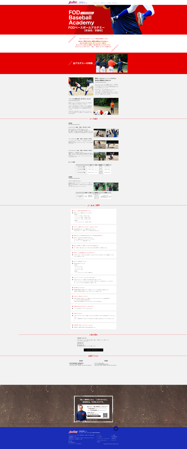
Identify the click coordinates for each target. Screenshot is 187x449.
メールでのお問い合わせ (94, 416)
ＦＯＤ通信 (113, 435)
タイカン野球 (99, 436)
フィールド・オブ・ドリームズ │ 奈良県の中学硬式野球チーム (73, 2)
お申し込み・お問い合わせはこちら (93, 349)
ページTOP (115, 428)
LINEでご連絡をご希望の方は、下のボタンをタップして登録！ (105, 415)
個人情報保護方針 (114, 436)
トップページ (99, 435)
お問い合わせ (114, 438)
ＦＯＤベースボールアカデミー (102, 440)
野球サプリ (99, 441)
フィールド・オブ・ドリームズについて (103, 438)
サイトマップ (114, 440)
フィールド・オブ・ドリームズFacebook (75, 443)
